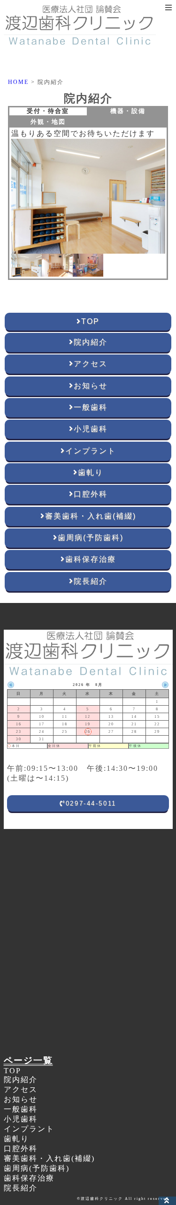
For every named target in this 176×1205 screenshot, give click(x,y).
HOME (18, 82)
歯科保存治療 (29, 1178)
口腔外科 (21, 1148)
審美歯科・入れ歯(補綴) (49, 1158)
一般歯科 (21, 1109)
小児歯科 (21, 1119)
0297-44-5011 (91, 803)
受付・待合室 (48, 111)
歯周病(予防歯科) (36, 1168)
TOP (12, 1071)
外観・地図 (48, 122)
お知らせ (21, 1099)
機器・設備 (127, 111)
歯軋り (16, 1139)
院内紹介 (21, 1080)
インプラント (29, 1129)
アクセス (21, 1089)
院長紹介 (21, 1188)
